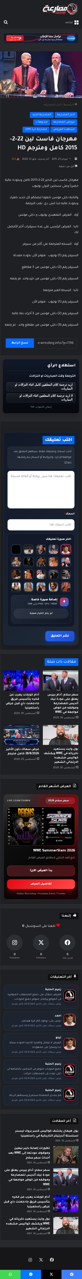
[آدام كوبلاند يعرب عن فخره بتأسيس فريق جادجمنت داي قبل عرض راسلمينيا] (21, 680)
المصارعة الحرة (41, 114)
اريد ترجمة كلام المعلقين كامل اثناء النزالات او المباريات (44, 386)
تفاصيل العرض (41, 884)
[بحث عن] (5, 22)
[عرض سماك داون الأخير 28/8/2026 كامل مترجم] (21, 735)
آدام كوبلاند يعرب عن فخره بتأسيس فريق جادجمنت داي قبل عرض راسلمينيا (27, 1202)
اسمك (69, 514)
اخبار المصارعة (53, 105)
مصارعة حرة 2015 (36, 129)
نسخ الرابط (19, 343)
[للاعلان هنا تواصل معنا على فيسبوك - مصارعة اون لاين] (41, 38)
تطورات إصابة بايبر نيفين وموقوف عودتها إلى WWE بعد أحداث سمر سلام (29, 1153)
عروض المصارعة (64, 122)
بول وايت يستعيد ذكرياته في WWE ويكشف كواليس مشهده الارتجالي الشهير (28, 1224)
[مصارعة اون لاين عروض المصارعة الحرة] (60, 9)
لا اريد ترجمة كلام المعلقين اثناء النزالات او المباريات (46, 397)
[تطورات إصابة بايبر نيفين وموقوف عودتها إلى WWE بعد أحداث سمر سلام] (65, 1154)
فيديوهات (42, 122)
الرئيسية (69, 105)
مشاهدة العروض (64, 129)
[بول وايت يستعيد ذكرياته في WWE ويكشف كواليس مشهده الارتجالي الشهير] (60, 735)
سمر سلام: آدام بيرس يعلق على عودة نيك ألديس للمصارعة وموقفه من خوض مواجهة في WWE (62, 703)
